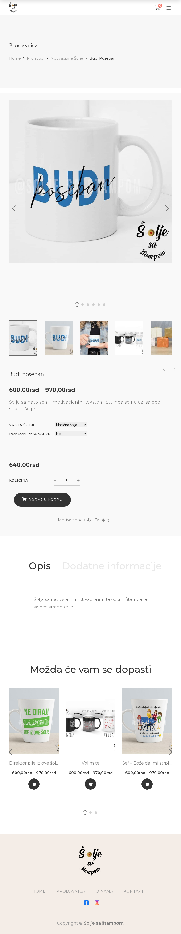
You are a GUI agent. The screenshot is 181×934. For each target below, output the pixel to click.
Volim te (90, 763)
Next (167, 208)
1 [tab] (85, 812)
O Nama (104, 891)
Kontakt (134, 891)
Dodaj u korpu (45, 500)
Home (15, 58)
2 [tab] (90, 812)
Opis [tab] (40, 566)
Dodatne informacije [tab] (112, 566)
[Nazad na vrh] (168, 921)
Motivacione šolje (66, 58)
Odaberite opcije (34, 785)
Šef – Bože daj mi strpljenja (147, 763)
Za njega (103, 520)
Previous (14, 208)
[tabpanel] (34, 740)
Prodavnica (70, 891)
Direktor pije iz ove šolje (34, 763)
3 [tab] (96, 812)
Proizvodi (35, 58)
